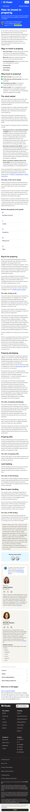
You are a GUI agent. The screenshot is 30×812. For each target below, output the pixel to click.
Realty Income (5, 240)
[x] (7, 591)
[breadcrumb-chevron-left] (2, 6)
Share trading (6, 6)
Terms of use (4, 763)
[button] (15, 670)
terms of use (23, 535)
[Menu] (2, 2)
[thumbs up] (12, 558)
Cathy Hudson (8, 587)
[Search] (19, 2)
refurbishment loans (21, 366)
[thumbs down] (17, 558)
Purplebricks (5, 232)
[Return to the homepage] (8, 2)
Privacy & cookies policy (6, 767)
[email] (4, 591)
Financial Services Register (10, 801)
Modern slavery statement (7, 771)
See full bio (19, 605)
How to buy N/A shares (8, 691)
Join (27, 2)
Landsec (4, 223)
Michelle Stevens (8, 623)
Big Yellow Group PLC (7, 215)
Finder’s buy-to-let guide (19, 289)
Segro (3, 249)
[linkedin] (11, 591)
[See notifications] (22, 2)
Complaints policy (5, 775)
